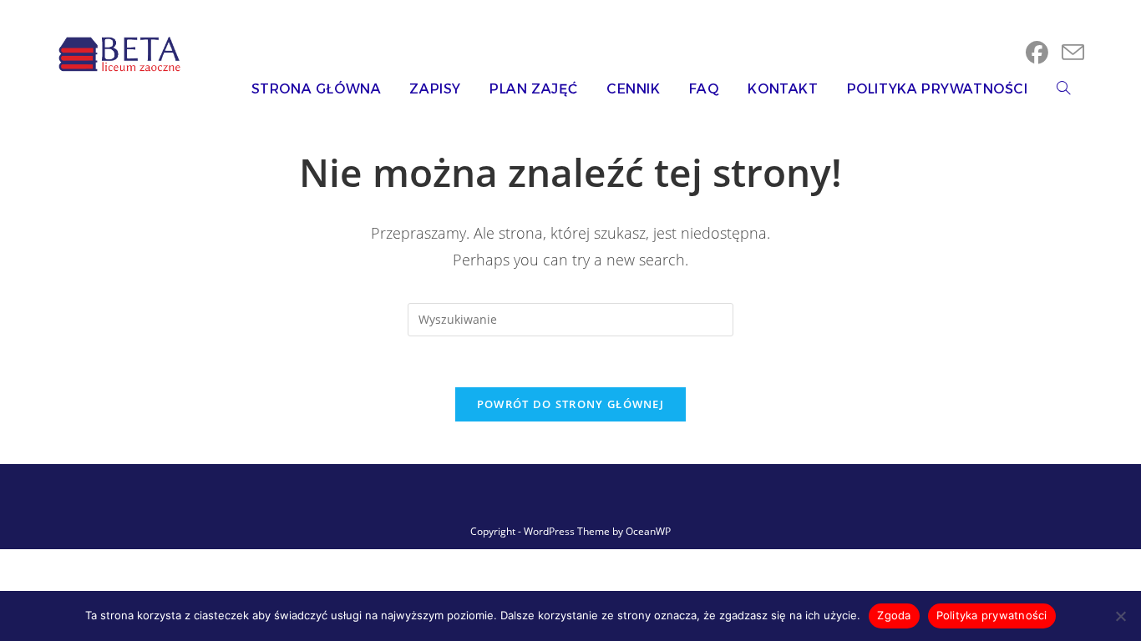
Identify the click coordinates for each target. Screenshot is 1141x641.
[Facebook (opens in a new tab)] (1037, 52)
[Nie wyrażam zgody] (1120, 616)
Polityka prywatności (991, 615)
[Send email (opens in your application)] (1073, 52)
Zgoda (893, 615)
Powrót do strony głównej (570, 403)
